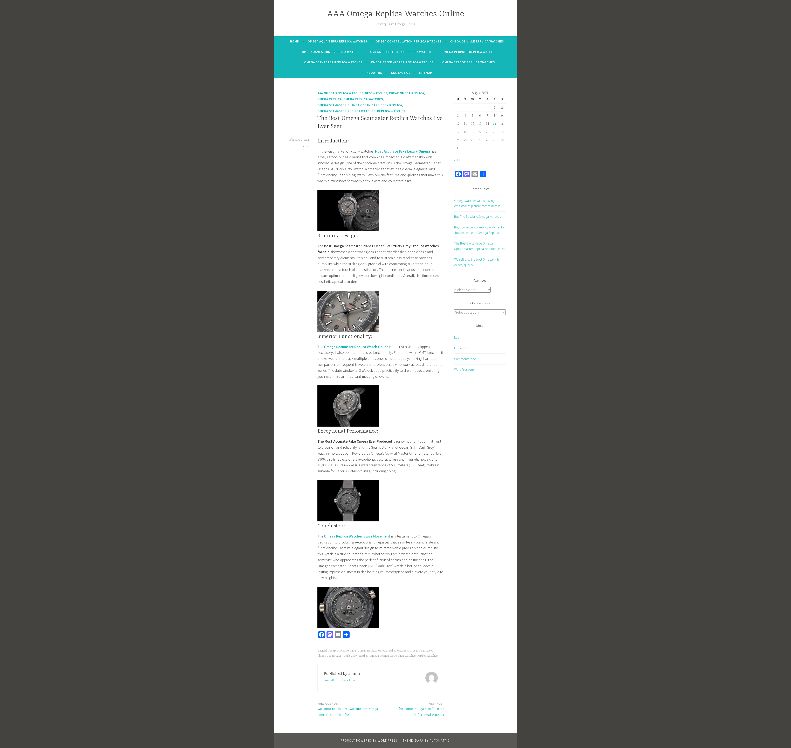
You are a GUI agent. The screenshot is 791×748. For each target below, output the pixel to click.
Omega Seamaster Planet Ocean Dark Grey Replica (359, 105)
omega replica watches (393, 650)
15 (494, 123)
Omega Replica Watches (363, 99)
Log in (458, 337)
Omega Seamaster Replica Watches (333, 62)
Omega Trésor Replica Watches (468, 62)
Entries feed (462, 348)
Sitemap (425, 73)
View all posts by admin (339, 680)
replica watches (427, 655)
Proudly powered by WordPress (369, 740)
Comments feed (465, 359)
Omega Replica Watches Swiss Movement (357, 536)
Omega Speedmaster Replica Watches (402, 62)
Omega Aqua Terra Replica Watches (337, 41)
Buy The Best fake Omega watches (477, 216)
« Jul (457, 160)
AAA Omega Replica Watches (340, 93)
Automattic (440, 740)
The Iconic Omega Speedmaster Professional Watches (420, 709)
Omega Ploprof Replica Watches (469, 52)
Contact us (400, 73)
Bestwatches (376, 93)
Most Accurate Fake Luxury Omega (402, 151)
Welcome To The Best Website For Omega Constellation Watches (347, 709)
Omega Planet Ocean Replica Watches (402, 52)
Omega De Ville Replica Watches (477, 41)
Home (294, 41)
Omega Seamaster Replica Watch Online (356, 346)
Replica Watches (391, 111)
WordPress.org (464, 369)
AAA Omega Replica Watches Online (395, 14)
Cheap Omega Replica (406, 93)
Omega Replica (329, 99)
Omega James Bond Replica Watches (332, 52)
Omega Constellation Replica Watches (408, 41)
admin (306, 146)
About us (374, 73)
